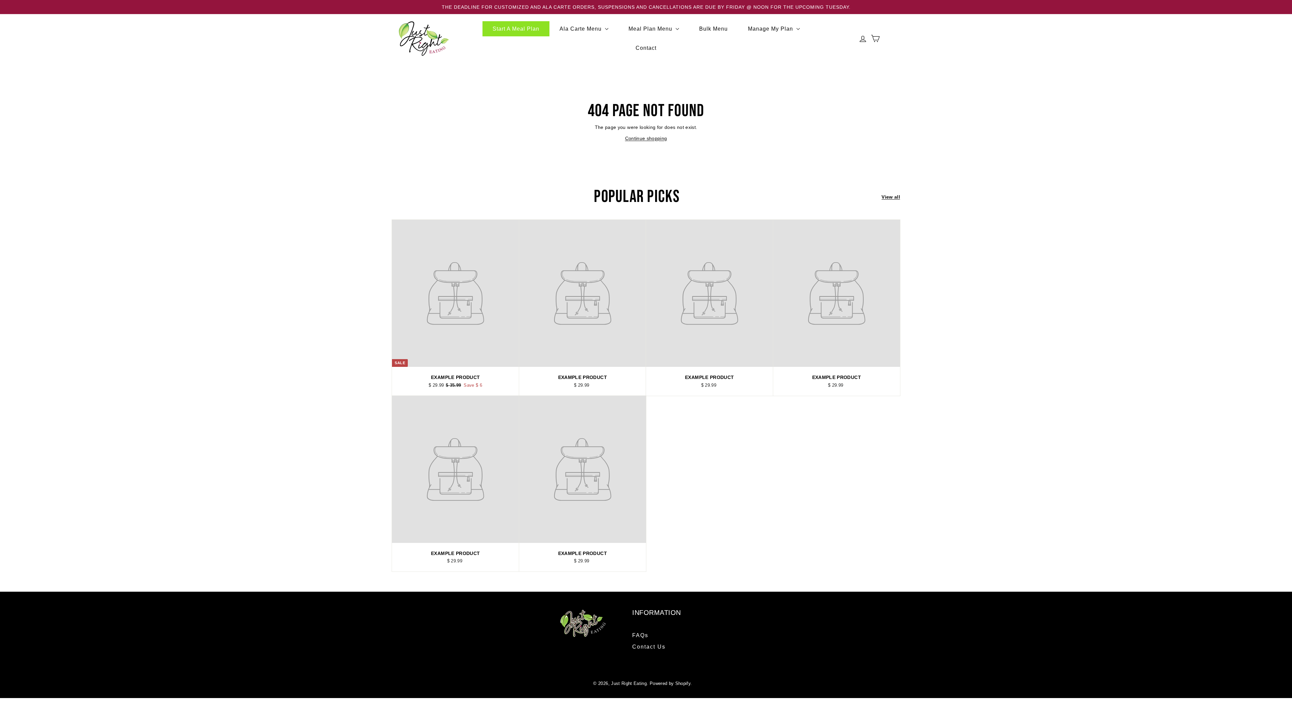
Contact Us (649, 647)
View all (891, 197)
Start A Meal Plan (516, 29)
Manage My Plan (771, 29)
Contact (646, 48)
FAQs (640, 635)
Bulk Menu (713, 29)
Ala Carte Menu (581, 29)
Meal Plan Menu (651, 29)
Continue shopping (646, 138)
